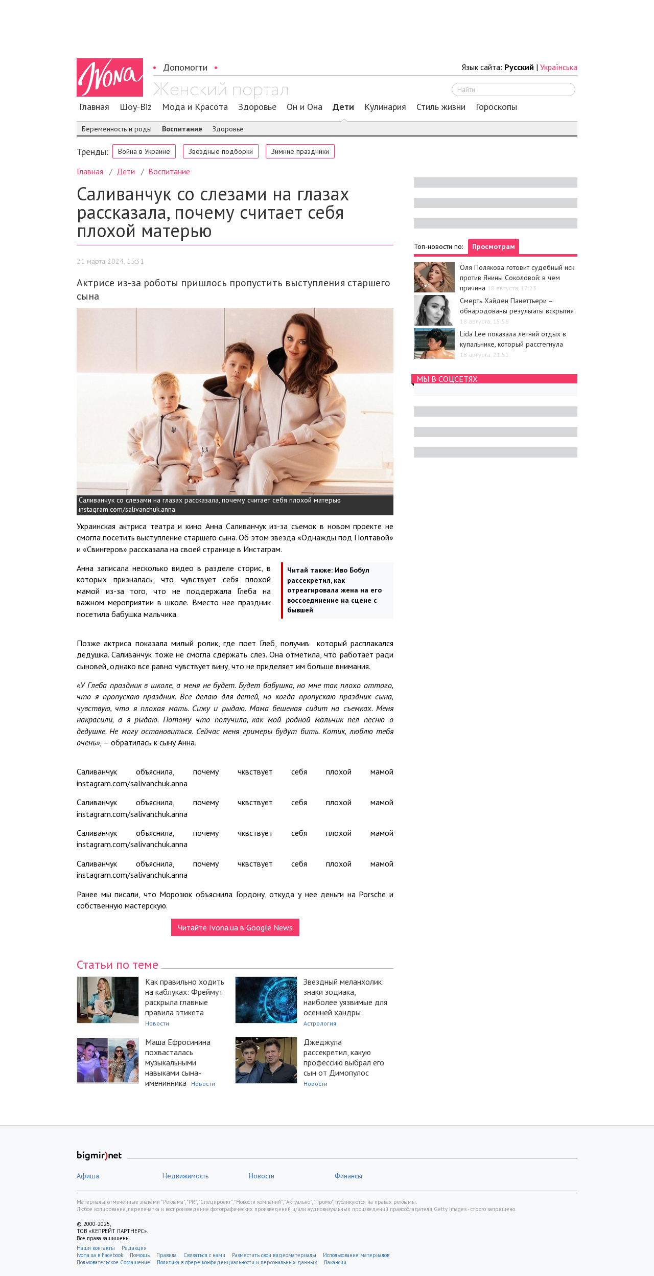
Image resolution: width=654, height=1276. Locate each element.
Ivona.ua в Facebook (100, 1255)
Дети (343, 106)
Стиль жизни (440, 106)
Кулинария (385, 106)
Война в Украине (144, 151)
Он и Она (304, 106)
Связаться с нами (204, 1255)
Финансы (348, 1175)
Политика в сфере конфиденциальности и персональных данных (237, 1262)
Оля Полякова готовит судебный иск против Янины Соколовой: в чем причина (517, 277)
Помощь (140, 1255)
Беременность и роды (117, 128)
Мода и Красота (195, 106)
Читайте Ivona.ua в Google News (235, 927)
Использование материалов (356, 1255)
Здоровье (257, 106)
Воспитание (182, 128)
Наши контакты (96, 1247)
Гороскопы (496, 106)
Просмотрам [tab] (493, 246)
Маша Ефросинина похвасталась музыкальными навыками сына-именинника (178, 1062)
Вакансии (335, 1262)
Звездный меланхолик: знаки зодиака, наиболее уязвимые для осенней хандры (345, 996)
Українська (558, 67)
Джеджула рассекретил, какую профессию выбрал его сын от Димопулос (343, 1057)
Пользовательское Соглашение (113, 1262)
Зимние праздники (300, 151)
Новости (157, 1023)
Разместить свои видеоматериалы (274, 1255)
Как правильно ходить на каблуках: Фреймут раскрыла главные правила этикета (184, 996)
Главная (94, 106)
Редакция (134, 1247)
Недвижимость (185, 1175)
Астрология (319, 1023)
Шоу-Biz (136, 106)
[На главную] (220, 90)
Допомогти (185, 67)
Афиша (88, 1175)
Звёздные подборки (221, 151)
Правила (166, 1255)
